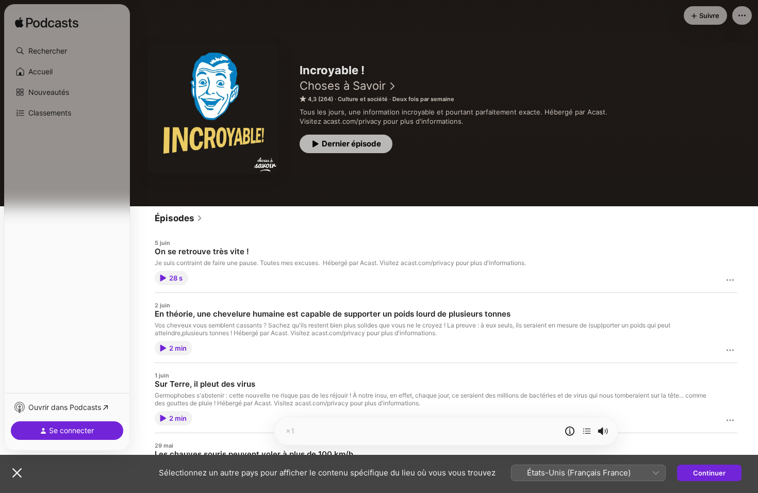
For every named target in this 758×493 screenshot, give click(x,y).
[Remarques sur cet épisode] (570, 431)
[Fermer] (17, 473)
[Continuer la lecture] (587, 431)
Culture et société (363, 99)
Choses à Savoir (343, 85)
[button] (67, 51)
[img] (46, 23)
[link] (179, 218)
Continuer (709, 473)
